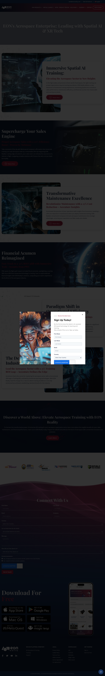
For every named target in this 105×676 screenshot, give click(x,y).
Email (55, 347)
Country (56, 354)
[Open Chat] (100, 671)
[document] (52, 338)
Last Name (57, 340)
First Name (57, 334)
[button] (82, 314)
